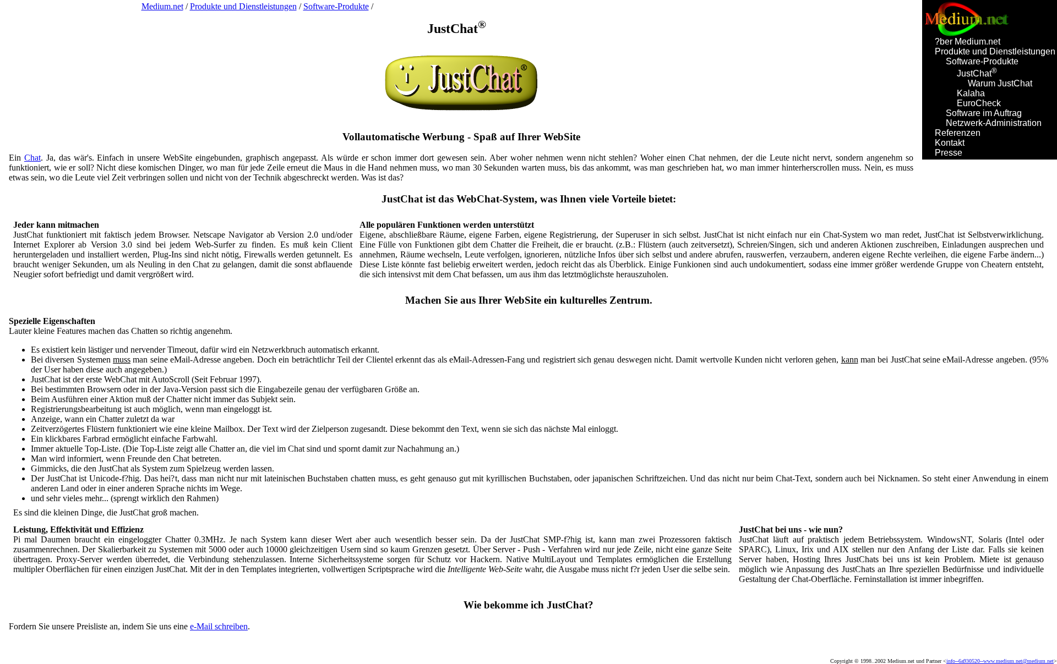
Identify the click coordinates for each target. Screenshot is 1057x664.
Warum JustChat (1000, 83)
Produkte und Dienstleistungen (995, 51)
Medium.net (162, 6)
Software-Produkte (982, 61)
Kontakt (950, 142)
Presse (948, 152)
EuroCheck (979, 103)
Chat (32, 157)
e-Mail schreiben (219, 626)
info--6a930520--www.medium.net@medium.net (1000, 661)
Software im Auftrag (984, 113)
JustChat (977, 73)
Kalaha (971, 93)
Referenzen (957, 133)
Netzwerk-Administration (994, 123)
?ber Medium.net (967, 41)
